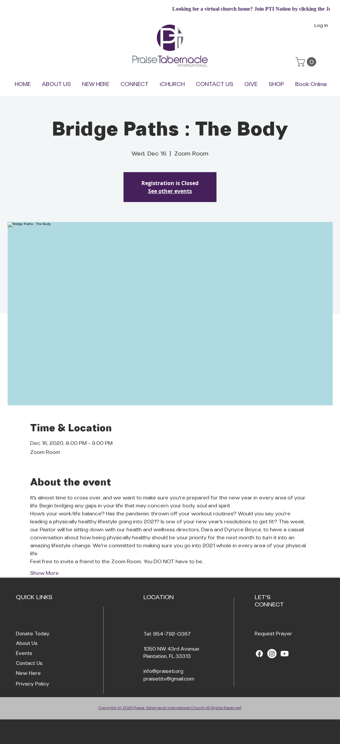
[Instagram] (272, 653)
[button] (307, 61)
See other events (170, 191)
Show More (44, 573)
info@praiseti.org (163, 671)
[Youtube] (284, 653)
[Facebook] (259, 653)
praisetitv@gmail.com (168, 679)
